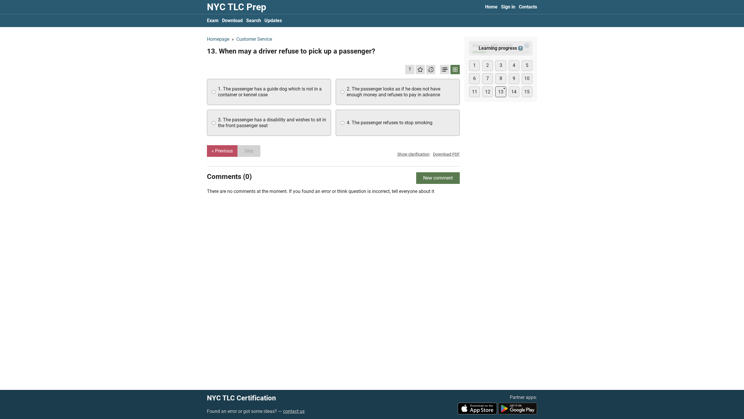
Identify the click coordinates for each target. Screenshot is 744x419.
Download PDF (446, 154)
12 (487, 92)
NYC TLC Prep (236, 7)
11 (474, 92)
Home (491, 7)
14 (513, 92)
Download (232, 20)
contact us (294, 411)
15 (527, 92)
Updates (273, 20)
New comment (438, 178)
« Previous (222, 151)
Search (253, 20)
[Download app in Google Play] (517, 408)
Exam (213, 20)
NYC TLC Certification (241, 398)
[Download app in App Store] (477, 408)
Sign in (508, 7)
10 (527, 78)
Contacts (528, 7)
